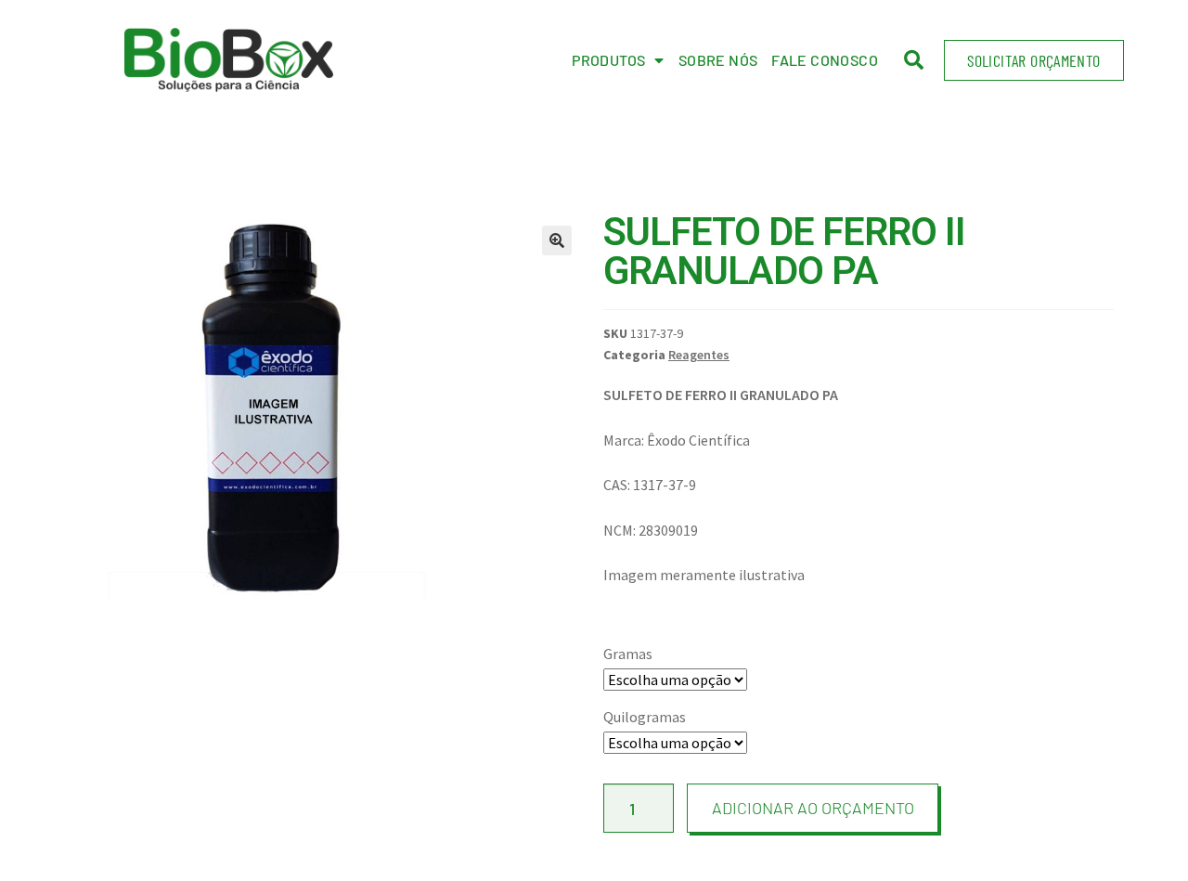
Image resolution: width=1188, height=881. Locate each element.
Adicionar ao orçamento (813, 807)
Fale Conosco (824, 60)
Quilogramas (644, 716)
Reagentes (699, 354)
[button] (1033, 60)
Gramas (627, 653)
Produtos (608, 60)
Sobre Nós (718, 60)
